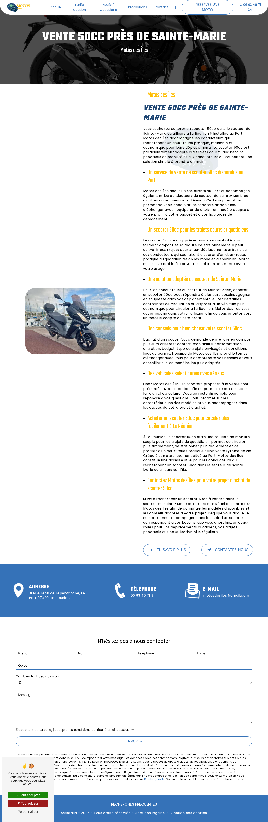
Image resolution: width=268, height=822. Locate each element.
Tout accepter (29, 795)
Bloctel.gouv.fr (154, 779)
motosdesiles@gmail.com (226, 595)
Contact (161, 7)
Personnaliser (28, 811)
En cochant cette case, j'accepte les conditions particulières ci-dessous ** (75, 730)
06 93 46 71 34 (251, 7)
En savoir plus (171, 550)
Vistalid (70, 813)
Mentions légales (149, 813)
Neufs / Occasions (108, 7)
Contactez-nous (232, 550)
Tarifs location (79, 7)
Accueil (56, 7)
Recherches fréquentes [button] (134, 804)
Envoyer (134, 741)
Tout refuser (29, 803)
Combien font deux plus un (37, 676)
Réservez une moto (207, 7)
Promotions (137, 7)
